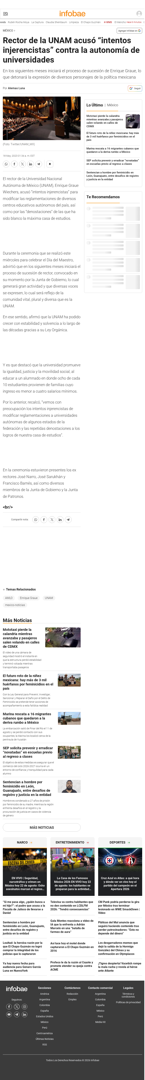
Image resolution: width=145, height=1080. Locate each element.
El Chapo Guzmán (84, 22)
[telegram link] (17, 1014)
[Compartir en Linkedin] (30, 164)
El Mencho (121, 22)
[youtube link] (9, 1014)
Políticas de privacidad (128, 1002)
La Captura (30, 22)
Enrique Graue (28, 598)
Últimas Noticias (45, 1039)
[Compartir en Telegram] (38, 164)
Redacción (72, 993)
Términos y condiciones (128, 995)
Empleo (72, 999)
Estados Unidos (44, 1016)
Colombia (44, 1005)
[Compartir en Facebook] (14, 164)
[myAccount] (139, 14)
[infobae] (72, 13)
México (8, 30)
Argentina (44, 999)
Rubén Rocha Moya (11, 22)
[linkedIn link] (24, 1014)
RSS (44, 1044)
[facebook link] (9, 1007)
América (44, 993)
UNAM (49, 598)
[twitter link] (17, 1007)
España (44, 1010)
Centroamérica (44, 1033)
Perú (44, 1027)
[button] (5, 14)
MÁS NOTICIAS (42, 827)
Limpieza (67, 22)
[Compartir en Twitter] (22, 164)
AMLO (9, 598)
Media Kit (100, 1022)
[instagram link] (24, 1007)
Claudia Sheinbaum (49, 22)
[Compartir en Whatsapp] (6, 164)
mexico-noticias (15, 605)
